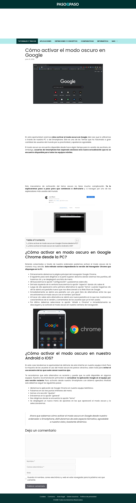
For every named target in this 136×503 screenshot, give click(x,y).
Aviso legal (61, 497)
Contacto (51, 497)
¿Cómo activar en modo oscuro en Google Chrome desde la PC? (52, 243)
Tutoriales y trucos (27, 41)
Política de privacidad (88, 497)
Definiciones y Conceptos (66, 41)
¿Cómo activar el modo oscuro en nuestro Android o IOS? (50, 246)
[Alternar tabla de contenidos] (76, 240)
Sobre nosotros (72, 497)
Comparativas (87, 41)
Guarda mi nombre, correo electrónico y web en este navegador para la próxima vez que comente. (66, 478)
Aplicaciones (45, 41)
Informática (102, 41)
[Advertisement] (68, 24)
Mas (113, 41)
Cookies (43, 497)
